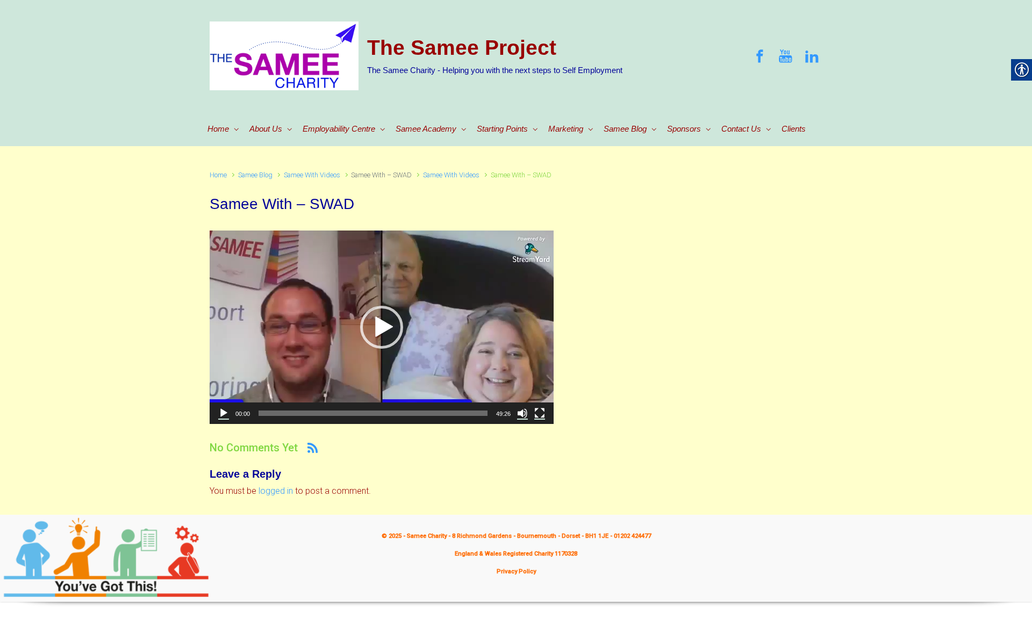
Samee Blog (255, 175)
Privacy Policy (516, 571)
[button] (381, 327)
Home (218, 175)
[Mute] (522, 413)
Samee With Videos (312, 175)
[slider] (373, 413)
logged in (276, 491)
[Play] (223, 413)
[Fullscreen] (539, 413)
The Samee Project (461, 47)
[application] (382, 327)
